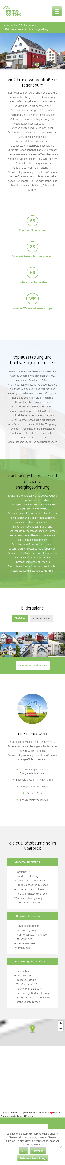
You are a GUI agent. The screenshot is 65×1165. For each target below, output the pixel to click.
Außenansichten (41, 618)
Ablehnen (38, 1150)
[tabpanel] (32, 51)
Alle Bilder (20, 618)
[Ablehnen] (60, 1147)
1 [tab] (37, 65)
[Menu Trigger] (57, 11)
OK (23, 1150)
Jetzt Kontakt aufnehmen (32, 665)
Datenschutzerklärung (32, 1158)
